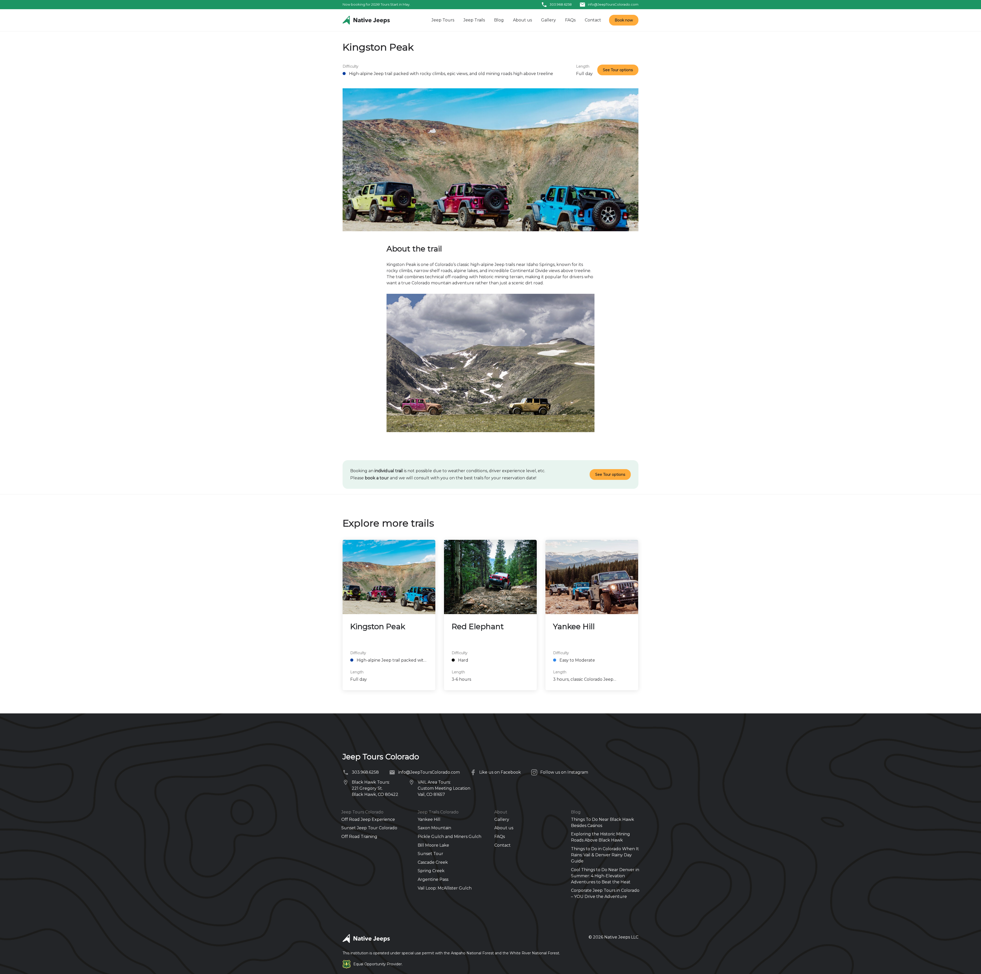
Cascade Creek (433, 862)
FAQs (570, 20)
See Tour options (618, 70)
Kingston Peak (377, 626)
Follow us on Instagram (564, 772)
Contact (593, 20)
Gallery (548, 20)
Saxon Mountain (434, 827)
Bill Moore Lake (433, 845)
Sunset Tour (430, 853)
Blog (499, 20)
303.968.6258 (561, 4)
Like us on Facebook (500, 772)
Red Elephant (478, 626)
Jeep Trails (474, 20)
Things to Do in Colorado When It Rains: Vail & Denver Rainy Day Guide (605, 854)
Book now (624, 20)
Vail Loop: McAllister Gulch (445, 888)
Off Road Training (359, 836)
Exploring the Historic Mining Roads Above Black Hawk (600, 837)
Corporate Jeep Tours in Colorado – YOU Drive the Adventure (605, 893)
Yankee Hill (574, 626)
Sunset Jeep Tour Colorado (369, 827)
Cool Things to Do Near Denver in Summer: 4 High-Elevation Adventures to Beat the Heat (605, 875)
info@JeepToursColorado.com (613, 4)
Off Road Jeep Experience (368, 819)
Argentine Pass (433, 879)
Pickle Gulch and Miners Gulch (449, 836)
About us (522, 20)
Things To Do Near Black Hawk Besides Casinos (602, 822)
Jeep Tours (442, 20)
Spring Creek (431, 870)
